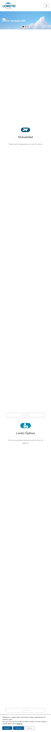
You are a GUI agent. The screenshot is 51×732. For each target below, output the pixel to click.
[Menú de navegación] (46, 6)
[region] (25, 20)
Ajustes (29, 728)
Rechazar (19, 728)
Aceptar (7, 728)
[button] (23, 26)
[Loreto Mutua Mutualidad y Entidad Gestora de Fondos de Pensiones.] (9, 6)
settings (19, 724)
